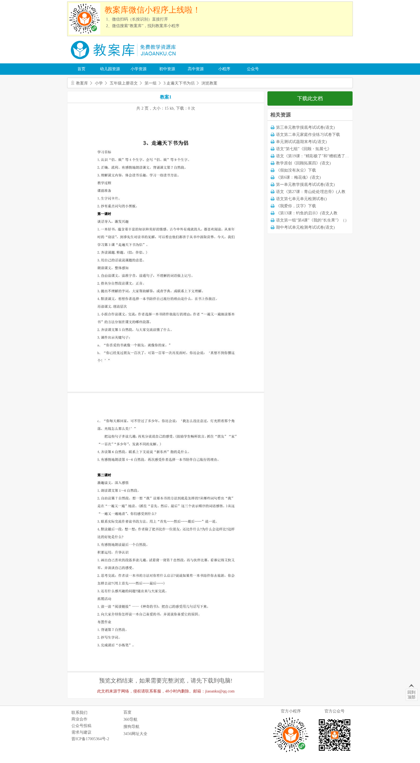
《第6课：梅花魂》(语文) (298, 177)
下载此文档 (310, 98)
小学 (99, 83)
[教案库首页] (124, 61)
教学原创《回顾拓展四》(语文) (303, 163)
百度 (127, 712)
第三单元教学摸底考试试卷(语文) (305, 127)
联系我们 (79, 712)
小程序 (224, 69)
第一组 (151, 83)
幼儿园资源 (110, 69)
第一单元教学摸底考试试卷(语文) (305, 184)
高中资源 (196, 69)
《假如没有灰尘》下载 (296, 170)
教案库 (82, 83)
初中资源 (167, 69)
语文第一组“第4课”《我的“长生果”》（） (312, 220)
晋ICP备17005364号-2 (90, 739)
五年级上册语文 (124, 83)
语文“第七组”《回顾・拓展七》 (303, 149)
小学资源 (139, 69)
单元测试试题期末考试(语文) (301, 142)
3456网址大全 (135, 734)
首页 (81, 69)
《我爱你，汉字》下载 (296, 206)
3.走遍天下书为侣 (179, 83)
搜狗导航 (131, 726)
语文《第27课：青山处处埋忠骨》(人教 (310, 192)
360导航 (130, 719)
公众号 (253, 69)
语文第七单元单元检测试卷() (301, 199)
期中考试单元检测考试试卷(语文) (305, 227)
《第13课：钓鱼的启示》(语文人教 (306, 213)
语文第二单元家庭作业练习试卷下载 (308, 134)
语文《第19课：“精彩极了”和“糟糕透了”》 (313, 156)
